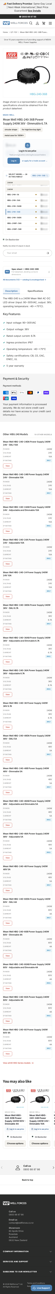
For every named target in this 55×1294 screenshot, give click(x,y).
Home (5, 32)
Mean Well (8, 115)
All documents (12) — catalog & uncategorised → (24, 280)
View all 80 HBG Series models (17, 1063)
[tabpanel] (27, 332)
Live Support (43, 1288)
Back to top (27, 1180)
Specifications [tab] (35, 291)
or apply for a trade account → (35, 160)
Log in (13, 160)
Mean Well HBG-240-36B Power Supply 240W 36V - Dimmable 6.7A (34, 32)
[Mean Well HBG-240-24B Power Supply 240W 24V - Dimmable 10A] (39, 1098)
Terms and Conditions (36, 1283)
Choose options (15, 1143)
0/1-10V (14, 32)
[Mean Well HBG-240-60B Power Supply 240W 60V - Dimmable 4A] (15, 1098)
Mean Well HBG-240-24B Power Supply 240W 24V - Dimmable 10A (39, 1119)
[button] (44, 23)
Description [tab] (11, 291)
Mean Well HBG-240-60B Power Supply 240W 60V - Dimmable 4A (15, 1119)
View (8, 466)
